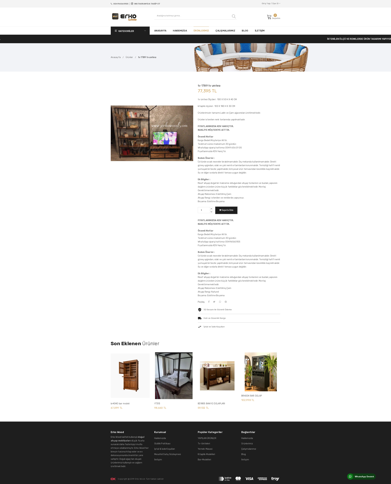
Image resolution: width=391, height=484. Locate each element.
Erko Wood (140, 479)
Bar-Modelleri (204, 459)
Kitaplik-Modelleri (206, 454)
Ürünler (129, 57)
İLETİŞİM (260, 30)
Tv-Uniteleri (204, 443)
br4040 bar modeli (120, 403)
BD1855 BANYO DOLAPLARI (211, 403)
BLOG (245, 30)
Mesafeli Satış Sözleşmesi (167, 454)
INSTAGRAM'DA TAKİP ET (146, 4)
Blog (243, 454)
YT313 (157, 403)
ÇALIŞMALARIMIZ (225, 30)
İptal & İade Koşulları (164, 449)
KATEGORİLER (126, 31)
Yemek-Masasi (205, 449)
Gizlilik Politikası (162, 443)
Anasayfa (116, 57)
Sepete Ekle (227, 210)
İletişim (158, 459)
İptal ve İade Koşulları (214, 327)
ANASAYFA (160, 30)
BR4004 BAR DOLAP (251, 396)
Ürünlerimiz (247, 443)
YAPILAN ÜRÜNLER (207, 438)
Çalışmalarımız (248, 449)
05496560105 (120, 4)
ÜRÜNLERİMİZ (201, 30)
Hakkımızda (160, 438)
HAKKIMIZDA (180, 30)
